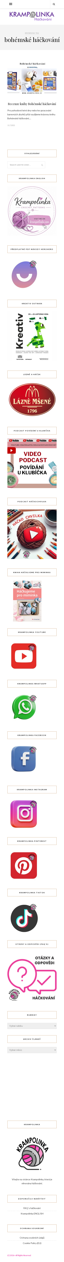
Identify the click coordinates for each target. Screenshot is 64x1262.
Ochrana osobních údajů (32, 1237)
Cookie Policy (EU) (32, 1243)
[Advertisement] (32, 1080)
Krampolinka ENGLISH (32, 1213)
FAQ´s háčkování (32, 1208)
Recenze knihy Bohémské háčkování (32, 104)
